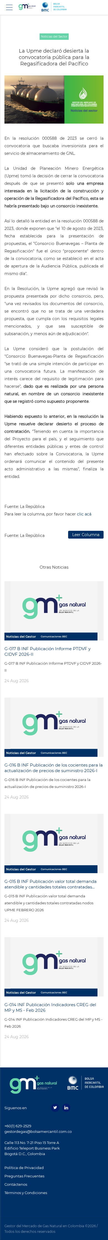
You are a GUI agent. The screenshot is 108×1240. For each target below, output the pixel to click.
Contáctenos (15, 1184)
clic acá (84, 514)
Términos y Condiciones (25, 1192)
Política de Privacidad (24, 1167)
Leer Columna (85, 534)
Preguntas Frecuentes (24, 1176)
